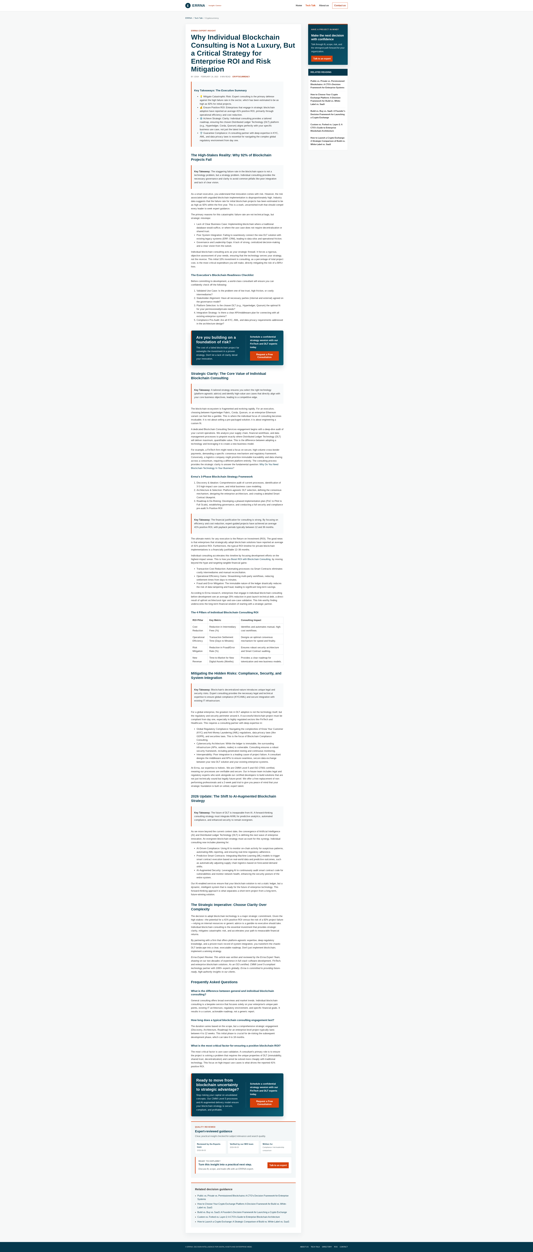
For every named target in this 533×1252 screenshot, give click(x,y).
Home (299, 5)
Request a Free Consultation (264, 356)
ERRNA (188, 18)
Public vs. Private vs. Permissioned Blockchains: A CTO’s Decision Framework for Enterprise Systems (328, 84)
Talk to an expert (278, 1165)
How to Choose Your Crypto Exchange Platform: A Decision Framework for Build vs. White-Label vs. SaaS (326, 99)
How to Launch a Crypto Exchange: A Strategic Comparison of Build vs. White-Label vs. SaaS (243, 1221)
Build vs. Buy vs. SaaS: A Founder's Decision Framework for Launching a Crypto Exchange (242, 1212)
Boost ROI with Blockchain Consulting (251, 559)
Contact (344, 1247)
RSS (336, 1247)
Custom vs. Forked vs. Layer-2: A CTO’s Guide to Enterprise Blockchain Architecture (238, 1217)
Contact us (340, 5)
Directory (327, 1247)
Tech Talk (310, 5)
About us (324, 5)
